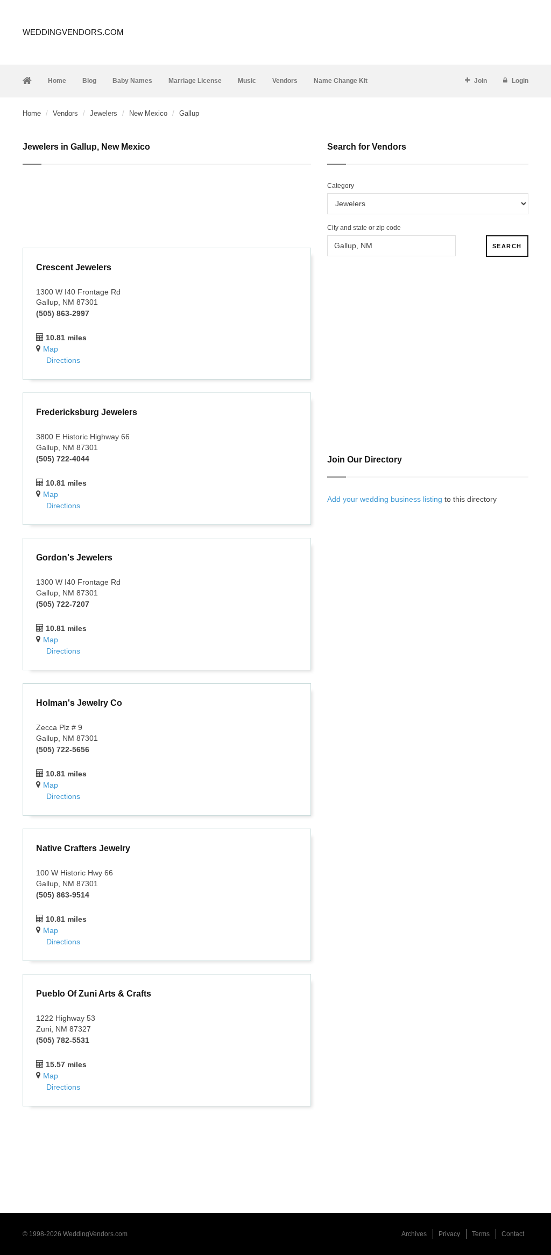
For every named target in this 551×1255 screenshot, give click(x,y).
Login (520, 81)
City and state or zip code (364, 228)
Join (480, 81)
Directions (63, 360)
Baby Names (132, 81)
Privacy (449, 1234)
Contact (512, 1234)
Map (50, 349)
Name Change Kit (341, 81)
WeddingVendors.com (73, 32)
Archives (414, 1234)
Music (247, 81)
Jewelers (103, 113)
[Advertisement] (167, 208)
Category (340, 186)
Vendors (285, 81)
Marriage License (195, 81)
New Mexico (148, 113)
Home (57, 81)
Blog (89, 81)
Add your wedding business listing (384, 499)
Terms (481, 1234)
